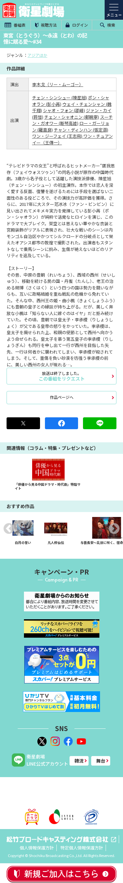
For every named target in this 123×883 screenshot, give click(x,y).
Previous (8, 528)
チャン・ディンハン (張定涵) (81, 130)
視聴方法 (48, 25)
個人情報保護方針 (37, 848)
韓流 (79, 760)
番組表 (19, 25)
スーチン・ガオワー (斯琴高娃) (72, 120)
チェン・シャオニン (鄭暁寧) (71, 117)
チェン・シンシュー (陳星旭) (59, 97)
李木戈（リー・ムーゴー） (57, 84)
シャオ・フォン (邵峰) (64, 110)
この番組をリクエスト (62, 375)
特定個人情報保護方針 (81, 848)
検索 (110, 25)
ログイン (79, 25)
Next (114, 528)
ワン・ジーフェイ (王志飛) (57, 136)
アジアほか (37, 55)
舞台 (100, 760)
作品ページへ (61, 397)
